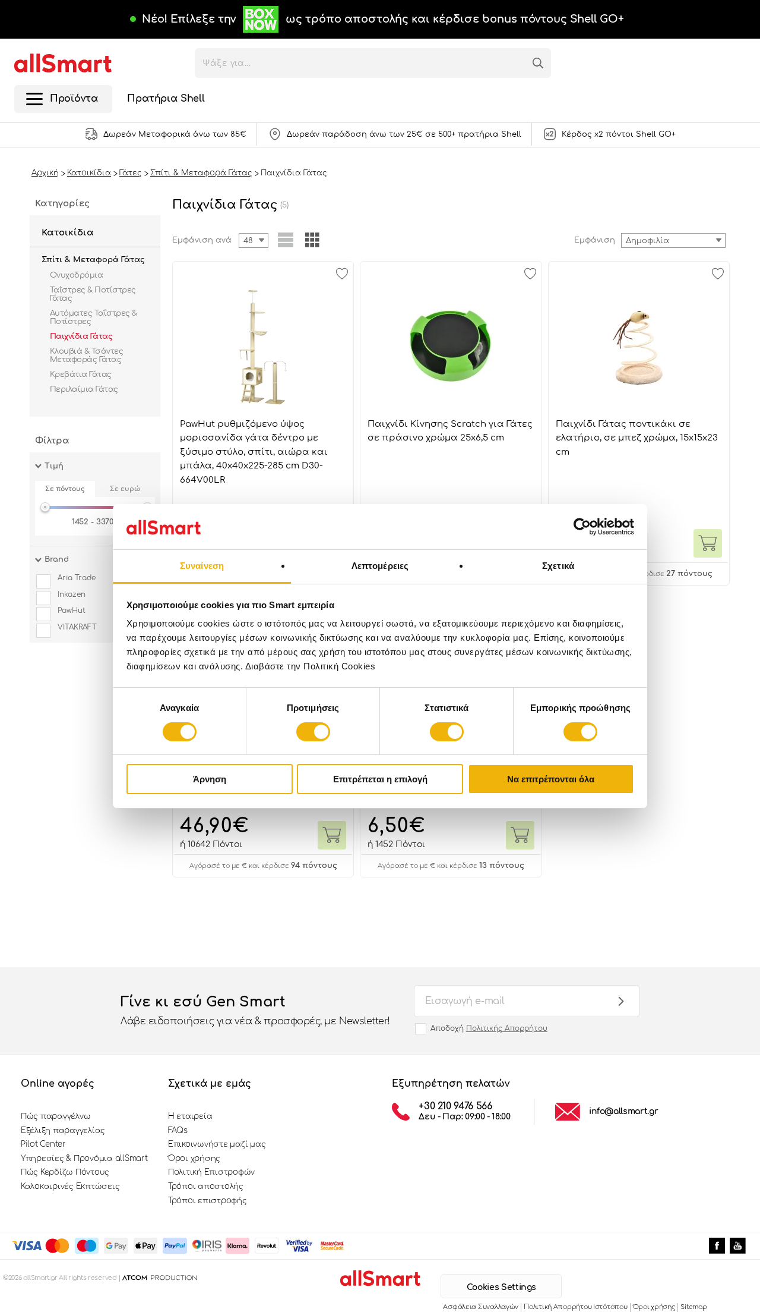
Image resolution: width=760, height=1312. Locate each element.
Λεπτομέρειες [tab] (380, 566)
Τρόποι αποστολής (205, 1186)
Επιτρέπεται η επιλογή (380, 779)
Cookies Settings (501, 1287)
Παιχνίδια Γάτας (81, 336)
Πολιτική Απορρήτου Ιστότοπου (575, 1307)
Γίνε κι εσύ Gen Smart (255, 1010)
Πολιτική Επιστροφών (211, 1172)
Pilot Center (43, 1144)
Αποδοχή (488, 1028)
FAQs (178, 1131)
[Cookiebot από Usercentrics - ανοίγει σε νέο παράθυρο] (582, 527)
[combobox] (673, 240)
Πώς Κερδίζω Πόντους (65, 1172)
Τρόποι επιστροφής (207, 1201)
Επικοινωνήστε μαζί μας (216, 1144)
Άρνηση (209, 779)
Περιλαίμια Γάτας (84, 389)
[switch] (313, 731)
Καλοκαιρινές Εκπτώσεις (70, 1186)
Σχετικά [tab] (558, 566)
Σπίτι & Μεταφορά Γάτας (93, 260)
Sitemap (693, 1307)
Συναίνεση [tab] (202, 566)
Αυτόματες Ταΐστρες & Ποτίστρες (93, 317)
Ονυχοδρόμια (76, 275)
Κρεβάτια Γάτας (81, 374)
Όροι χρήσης (194, 1158)
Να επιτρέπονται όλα (550, 779)
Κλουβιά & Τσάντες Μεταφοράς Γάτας (86, 355)
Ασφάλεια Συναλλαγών (480, 1307)
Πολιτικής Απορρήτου (506, 1028)
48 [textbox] (248, 241)
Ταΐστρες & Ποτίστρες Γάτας (93, 294)
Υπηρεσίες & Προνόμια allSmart (84, 1158)
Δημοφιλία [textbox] (647, 241)
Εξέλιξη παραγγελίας (63, 1131)
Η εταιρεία (190, 1116)
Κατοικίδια (68, 233)
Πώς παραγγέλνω (55, 1116)
